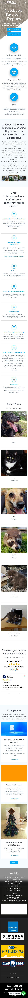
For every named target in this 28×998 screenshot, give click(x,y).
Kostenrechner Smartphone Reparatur (14, 256)
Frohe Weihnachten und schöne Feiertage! (14, 844)
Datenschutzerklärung (13, 977)
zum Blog (14, 862)
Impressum (13, 973)
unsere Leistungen (14, 29)
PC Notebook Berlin (9, 3)
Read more (14, 759)
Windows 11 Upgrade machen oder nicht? (14, 741)
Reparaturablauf (14, 34)
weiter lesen (14, 228)
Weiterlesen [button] (6, 689)
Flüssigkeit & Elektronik (14, 785)
